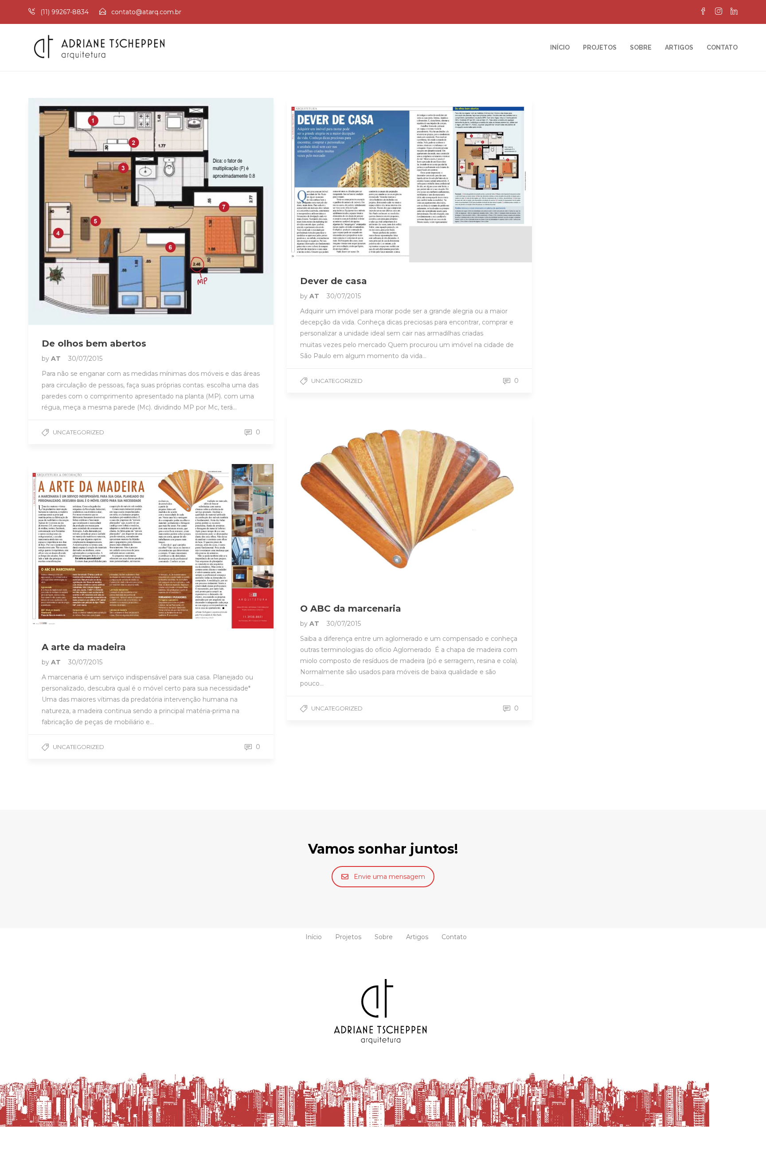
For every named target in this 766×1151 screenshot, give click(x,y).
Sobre (641, 47)
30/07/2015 (85, 359)
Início (560, 47)
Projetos (600, 47)
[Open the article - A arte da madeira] (89, 546)
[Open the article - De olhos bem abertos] (89, 211)
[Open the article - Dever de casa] (348, 180)
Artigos (679, 47)
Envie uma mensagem (389, 877)
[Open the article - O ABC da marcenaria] (348, 501)
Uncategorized (78, 432)
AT (57, 359)
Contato (722, 47)
